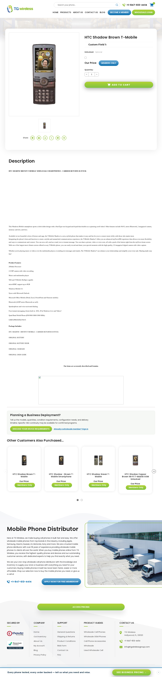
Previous (6, 471)
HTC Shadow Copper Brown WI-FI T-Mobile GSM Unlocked (135, 476)
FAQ (59, 654)
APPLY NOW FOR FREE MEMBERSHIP (61, 581)
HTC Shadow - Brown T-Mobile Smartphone (61, 475)
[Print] (45, 138)
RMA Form (61, 645)
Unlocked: (93, 52)
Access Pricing (81, 607)
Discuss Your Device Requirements (31, 429)
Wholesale (89, 645)
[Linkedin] (58, 138)
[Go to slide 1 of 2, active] (78, 500)
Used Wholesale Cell (93, 650)
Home (55, 12)
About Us (38, 641)
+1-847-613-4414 (137, 4)
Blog (102, 12)
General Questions (66, 632)
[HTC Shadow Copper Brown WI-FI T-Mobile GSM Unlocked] (135, 460)
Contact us (91, 12)
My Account (39, 645)
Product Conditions (66, 641)
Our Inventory (40, 636)
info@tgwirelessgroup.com (137, 646)
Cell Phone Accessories (95, 641)
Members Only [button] (108, 63)
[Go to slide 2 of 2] (82, 500)
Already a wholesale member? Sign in (71, 429)
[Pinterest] (64, 138)
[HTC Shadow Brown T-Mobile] (24, 460)
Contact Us (62, 650)
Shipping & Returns (66, 636)
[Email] (39, 138)
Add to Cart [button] (121, 84)
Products (65, 12)
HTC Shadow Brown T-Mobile (24, 475)
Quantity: (89, 70)
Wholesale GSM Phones (95, 636)
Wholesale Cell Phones (94, 632)
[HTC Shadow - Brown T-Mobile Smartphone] (61, 460)
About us (78, 12)
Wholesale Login (144, 12)
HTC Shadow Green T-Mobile (98, 475)
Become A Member (119, 12)
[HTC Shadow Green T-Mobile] (98, 460)
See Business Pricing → (132, 672)
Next (154, 471)
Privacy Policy (40, 654)
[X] (51, 138)
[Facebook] (32, 138)
